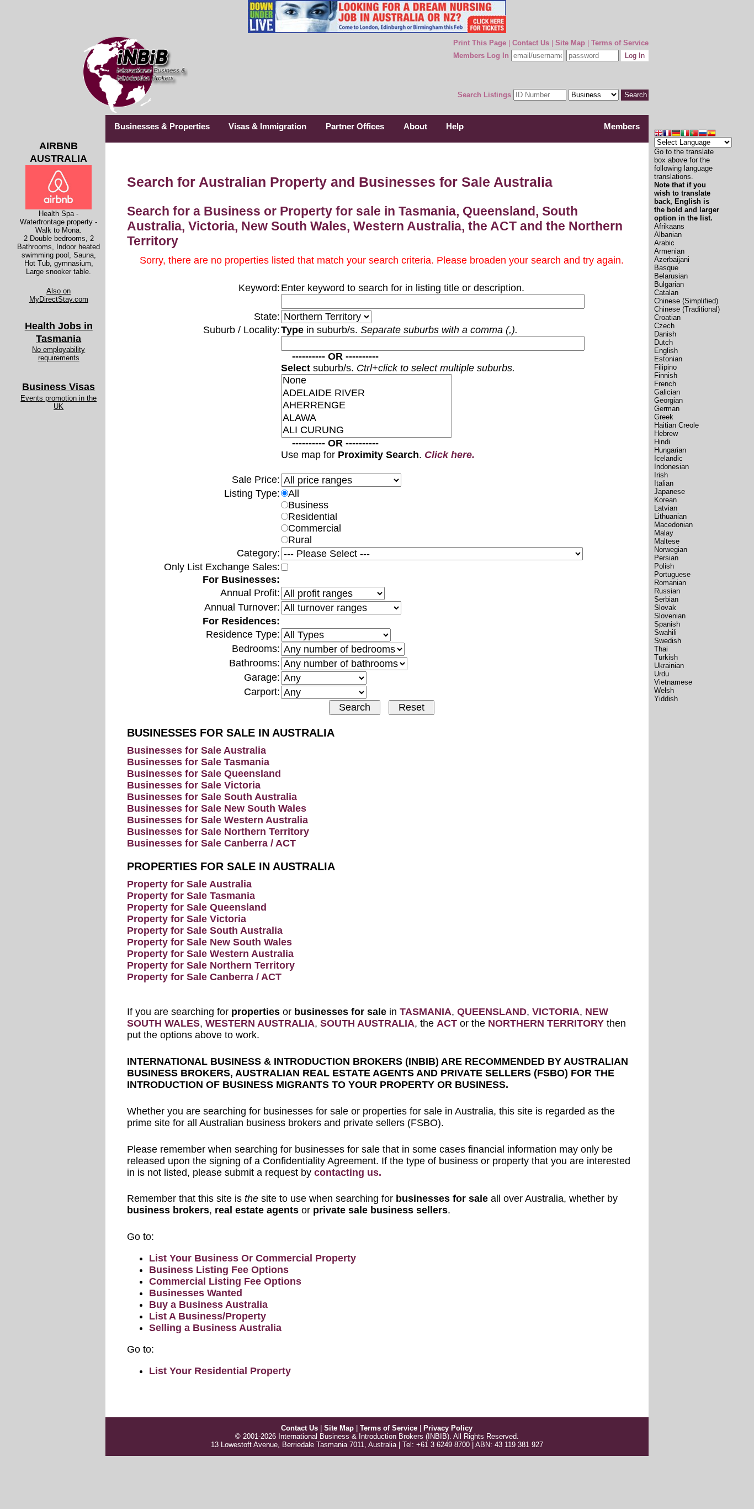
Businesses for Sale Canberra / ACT (211, 843)
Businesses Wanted (195, 1292)
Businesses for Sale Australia (196, 750)
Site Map (570, 43)
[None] (367, 381)
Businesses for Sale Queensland (204, 773)
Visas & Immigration (267, 126)
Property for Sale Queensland (197, 907)
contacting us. (347, 1172)
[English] (658, 134)
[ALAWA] (367, 418)
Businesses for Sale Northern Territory (218, 831)
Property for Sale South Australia (205, 930)
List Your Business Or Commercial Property (252, 1258)
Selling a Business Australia (215, 1327)
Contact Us (530, 43)
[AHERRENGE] (367, 405)
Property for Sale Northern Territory (211, 965)
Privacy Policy (447, 1428)
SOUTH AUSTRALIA (367, 1023)
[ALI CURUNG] (367, 430)
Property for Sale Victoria (186, 918)
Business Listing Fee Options (219, 1269)
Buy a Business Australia (208, 1304)
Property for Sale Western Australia (210, 953)
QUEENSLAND (492, 1011)
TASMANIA (426, 1011)
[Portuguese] (693, 134)
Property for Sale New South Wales (209, 942)
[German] (676, 134)
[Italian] (685, 134)
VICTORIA (556, 1011)
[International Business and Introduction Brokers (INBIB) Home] (133, 112)
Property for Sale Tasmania (191, 895)
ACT (447, 1023)
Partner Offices (355, 126)
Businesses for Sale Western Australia (217, 820)
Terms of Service (620, 43)
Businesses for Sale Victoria (194, 785)
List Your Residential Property (220, 1370)
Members (622, 126)
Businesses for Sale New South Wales (216, 808)
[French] (667, 134)
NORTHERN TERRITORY (546, 1023)
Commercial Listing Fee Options (225, 1281)
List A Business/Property (207, 1316)
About (415, 126)
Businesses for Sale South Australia (212, 796)
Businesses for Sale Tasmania (198, 761)
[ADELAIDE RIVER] (367, 393)
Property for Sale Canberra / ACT (204, 976)
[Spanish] (711, 134)
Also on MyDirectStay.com (58, 295)
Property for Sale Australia (189, 884)
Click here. (449, 454)
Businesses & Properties (162, 126)
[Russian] (702, 134)
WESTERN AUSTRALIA (260, 1023)
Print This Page (479, 43)
